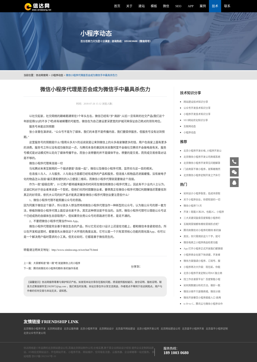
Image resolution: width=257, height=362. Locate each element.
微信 (166, 6)
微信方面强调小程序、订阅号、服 (202, 261)
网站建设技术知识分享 (196, 102)
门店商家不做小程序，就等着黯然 (202, 169)
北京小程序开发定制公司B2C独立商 (203, 273)
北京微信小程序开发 (35, 328)
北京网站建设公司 (170, 328)
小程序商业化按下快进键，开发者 (202, 254)
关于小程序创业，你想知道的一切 (202, 199)
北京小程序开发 (88, 328)
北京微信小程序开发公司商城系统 (202, 157)
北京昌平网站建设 (125, 328)
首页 (117, 6)
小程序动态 (57, 75)
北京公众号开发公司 (35, 333)
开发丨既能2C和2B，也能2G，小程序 (204, 212)
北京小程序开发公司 (148, 328)
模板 (154, 6)
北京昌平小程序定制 (217, 328)
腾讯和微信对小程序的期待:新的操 (202, 230)
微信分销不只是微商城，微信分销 (202, 291)
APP (191, 6)
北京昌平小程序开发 (193, 328)
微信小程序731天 (193, 205)
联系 (227, 6)
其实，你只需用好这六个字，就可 (202, 236)
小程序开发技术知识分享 (197, 114)
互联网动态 (190, 126)
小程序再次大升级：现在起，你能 (202, 267)
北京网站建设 (54, 328)
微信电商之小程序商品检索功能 (201, 242)
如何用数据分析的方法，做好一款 (202, 285)
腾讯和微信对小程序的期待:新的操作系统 (55, 268)
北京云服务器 (71, 328)
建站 (141, 6)
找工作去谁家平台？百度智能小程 (202, 279)
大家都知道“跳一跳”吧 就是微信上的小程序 (56, 263)
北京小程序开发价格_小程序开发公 (203, 150)
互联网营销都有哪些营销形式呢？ (202, 224)
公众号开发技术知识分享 (197, 108)
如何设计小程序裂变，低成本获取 (202, 193)
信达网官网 (42, 75)
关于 (129, 6)
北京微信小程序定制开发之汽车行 (202, 175)
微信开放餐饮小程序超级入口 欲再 (202, 297)
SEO (178, 6)
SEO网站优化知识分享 (196, 120)
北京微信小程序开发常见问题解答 (202, 163)
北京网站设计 (106, 328)
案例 (203, 6)
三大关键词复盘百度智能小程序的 (202, 218)
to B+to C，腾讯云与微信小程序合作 (203, 303)
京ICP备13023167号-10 (44, 356)
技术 (215, 6)
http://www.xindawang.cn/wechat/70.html (75, 249)
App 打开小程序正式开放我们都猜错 (203, 248)
